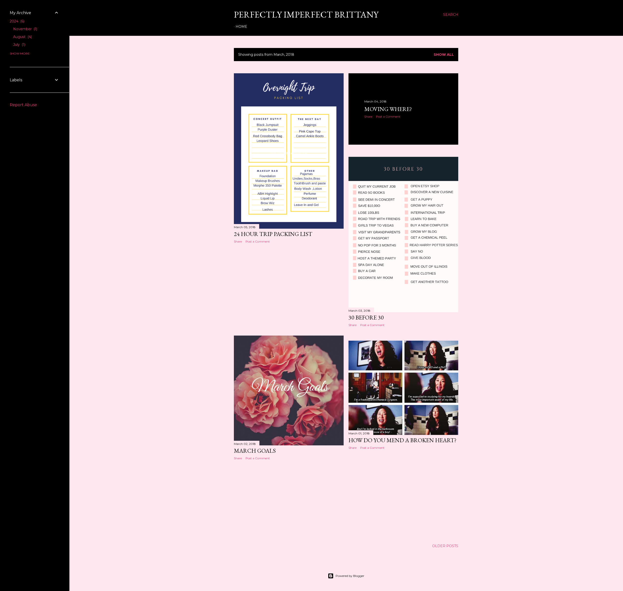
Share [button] (238, 241)
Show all (444, 54)
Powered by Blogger (350, 576)
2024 (16, 21)
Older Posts (445, 546)
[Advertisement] (289, 289)
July (18, 44)
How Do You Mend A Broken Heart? (402, 440)
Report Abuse (23, 105)
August (22, 37)
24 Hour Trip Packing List (273, 234)
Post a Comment (258, 241)
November (24, 29)
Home (241, 26)
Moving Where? (388, 109)
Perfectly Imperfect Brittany (306, 14)
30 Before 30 (366, 317)
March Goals (255, 450)
